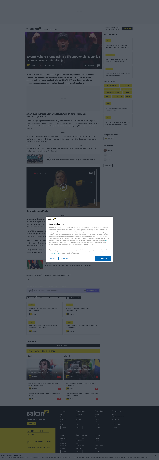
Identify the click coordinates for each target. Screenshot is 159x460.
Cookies (59, 253)
